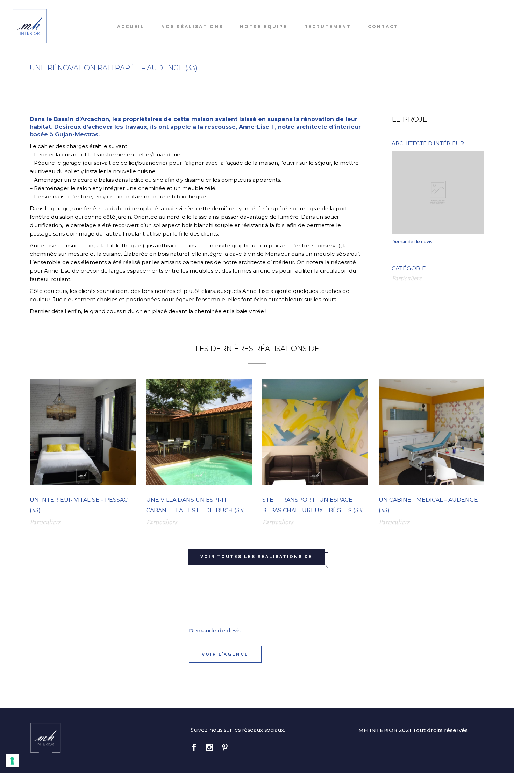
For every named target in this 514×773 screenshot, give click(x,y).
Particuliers (406, 278)
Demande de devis (412, 241)
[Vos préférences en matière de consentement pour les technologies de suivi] (12, 760)
